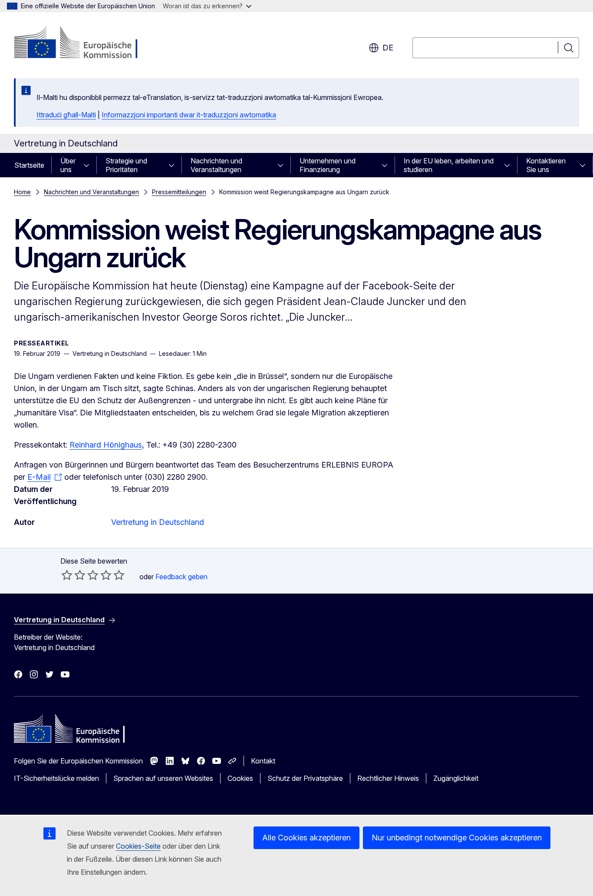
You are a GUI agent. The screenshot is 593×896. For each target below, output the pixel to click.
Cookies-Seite (138, 846)
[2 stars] (73, 575)
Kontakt (263, 761)
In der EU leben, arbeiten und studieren (449, 165)
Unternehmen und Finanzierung (328, 165)
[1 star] (66, 575)
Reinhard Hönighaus (105, 444)
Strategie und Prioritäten (126, 165)
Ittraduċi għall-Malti (66, 114)
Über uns (68, 165)
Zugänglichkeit (455, 778)
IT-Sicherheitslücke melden (56, 778)
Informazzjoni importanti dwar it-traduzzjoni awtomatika (189, 114)
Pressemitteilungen (179, 192)
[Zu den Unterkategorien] (89, 165)
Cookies (240, 778)
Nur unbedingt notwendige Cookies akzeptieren (457, 837)
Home (22, 192)
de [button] (387, 47)
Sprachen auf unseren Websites (163, 778)
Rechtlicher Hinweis (388, 778)
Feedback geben (181, 576)
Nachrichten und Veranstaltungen (216, 165)
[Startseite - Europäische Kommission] (84, 43)
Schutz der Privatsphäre (305, 778)
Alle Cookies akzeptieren (306, 837)
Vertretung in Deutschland (157, 522)
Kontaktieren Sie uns (546, 165)
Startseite (29, 165)
